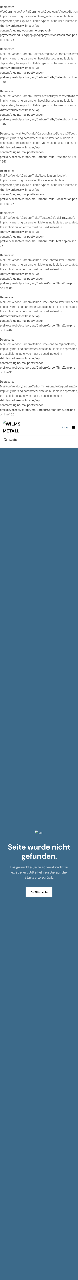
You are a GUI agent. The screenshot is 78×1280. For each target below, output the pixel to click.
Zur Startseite (39, 892)
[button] (73, 427)
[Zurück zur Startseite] (15, 428)
